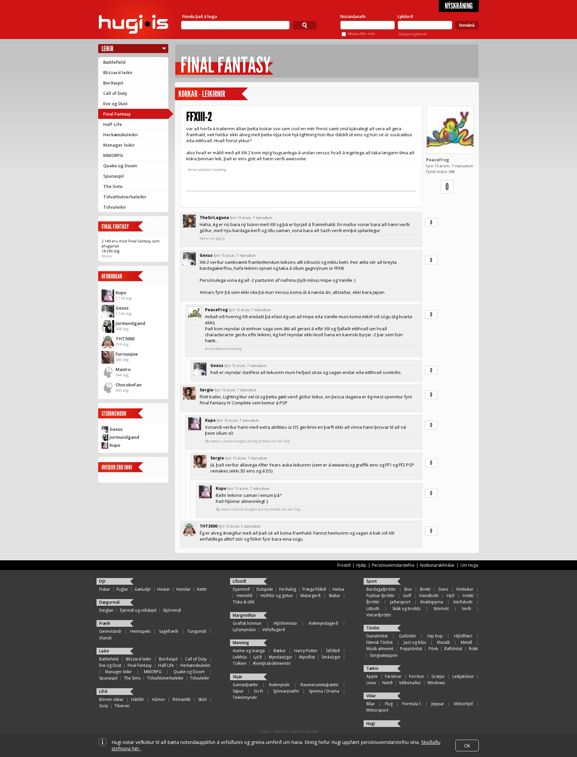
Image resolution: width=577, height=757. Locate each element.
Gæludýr (143, 589)
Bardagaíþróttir (381, 589)
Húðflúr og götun (276, 595)
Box (408, 589)
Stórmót (441, 608)
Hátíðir (137, 699)
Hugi (370, 723)
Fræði (104, 623)
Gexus (122, 308)
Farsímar (393, 676)
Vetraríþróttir (378, 615)
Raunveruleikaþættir (320, 685)
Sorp (103, 706)
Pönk (433, 648)
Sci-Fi (258, 691)
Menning (241, 642)
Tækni (372, 668)
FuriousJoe (127, 354)
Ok (467, 745)
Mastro (123, 369)
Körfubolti (462, 602)
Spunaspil (113, 176)
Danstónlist (377, 636)
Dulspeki (264, 589)
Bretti (425, 589)
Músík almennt (379, 648)
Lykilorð (405, 16)
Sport (371, 581)
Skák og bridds (406, 608)
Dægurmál (109, 602)
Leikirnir (213, 94)
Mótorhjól (463, 704)
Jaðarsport (400, 602)
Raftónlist (453, 648)
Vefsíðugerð (273, 629)
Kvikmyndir (279, 685)
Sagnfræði (168, 631)
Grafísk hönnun (247, 623)
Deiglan (106, 610)
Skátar (334, 595)
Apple (372, 676)
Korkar (187, 94)
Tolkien (239, 663)
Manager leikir (119, 145)
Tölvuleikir (114, 207)
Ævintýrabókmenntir (272, 663)
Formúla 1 (411, 704)
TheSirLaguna (214, 217)
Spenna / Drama (324, 691)
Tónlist (373, 628)
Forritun (416, 676)
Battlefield (114, 62)
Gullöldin (407, 636)
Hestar (163, 589)
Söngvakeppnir (384, 655)
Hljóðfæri (463, 636)
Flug (389, 704)
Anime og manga (249, 650)
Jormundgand (130, 323)
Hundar (183, 589)
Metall (466, 642)
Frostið (344, 565)
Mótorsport (377, 710)
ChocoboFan (129, 385)
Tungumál (196, 631)
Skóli (202, 699)
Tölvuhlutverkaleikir (125, 197)
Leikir (108, 48)
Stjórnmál (172, 610)
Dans (443, 589)
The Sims (113, 186)
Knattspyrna (431, 602)
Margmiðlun (244, 615)
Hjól (450, 595)
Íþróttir (373, 602)
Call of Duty (115, 93)
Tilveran (122, 706)
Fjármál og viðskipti (138, 610)
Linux (371, 683)
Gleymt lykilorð (412, 33)
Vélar (371, 696)
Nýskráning (459, 6)
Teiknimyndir (245, 697)
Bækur (279, 650)
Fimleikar (464, 589)
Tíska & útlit (243, 602)
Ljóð (257, 657)
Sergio (206, 390)
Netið (387, 683)
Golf (407, 595)
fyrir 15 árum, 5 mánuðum (239, 526)
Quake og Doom (120, 166)
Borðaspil (113, 83)
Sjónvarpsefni (286, 691)
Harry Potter (306, 650)
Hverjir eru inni (117, 467)
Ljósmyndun (244, 629)
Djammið (241, 589)
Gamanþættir (245, 685)
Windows (436, 683)
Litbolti (372, 608)
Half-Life (112, 124)
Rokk (473, 648)
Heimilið (244, 595)
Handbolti (428, 595)
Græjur (438, 676)
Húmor (158, 699)
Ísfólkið (333, 650)
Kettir (202, 589)
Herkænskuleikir (120, 135)
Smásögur (331, 657)
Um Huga (469, 565)
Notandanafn (353, 16)
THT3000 (125, 339)
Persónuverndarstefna (393, 565)
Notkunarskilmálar (437, 565)
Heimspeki (140, 631)
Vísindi (105, 638)
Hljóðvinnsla (285, 623)
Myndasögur (281, 657)
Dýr (102, 581)
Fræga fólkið (314, 589)
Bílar (370, 704)
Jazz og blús (415, 642)
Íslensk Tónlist (379, 642)
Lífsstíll (239, 581)
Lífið (103, 691)
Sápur (238, 691)
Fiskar (104, 589)
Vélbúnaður (410, 683)
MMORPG (113, 155)
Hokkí (468, 595)
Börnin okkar (111, 699)
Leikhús (240, 657)
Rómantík (181, 699)
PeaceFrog (437, 160)
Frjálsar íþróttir (380, 595)
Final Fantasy (117, 114)
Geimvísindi (110, 631)
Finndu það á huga (199, 16)
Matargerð (311, 595)
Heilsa (338, 589)
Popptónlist (411, 648)
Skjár (237, 677)
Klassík (443, 642)
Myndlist (307, 657)
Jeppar (437, 704)
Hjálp (361, 565)
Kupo (121, 293)
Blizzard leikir (118, 72)
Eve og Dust (115, 104)
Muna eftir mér (361, 33)
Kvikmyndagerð (323, 623)
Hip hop (435, 636)
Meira (107, 255)
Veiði (466, 608)
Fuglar (122, 589)
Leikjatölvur (463, 676)
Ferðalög (287, 589)
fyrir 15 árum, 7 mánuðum (251, 217)
